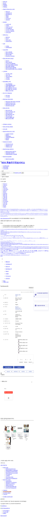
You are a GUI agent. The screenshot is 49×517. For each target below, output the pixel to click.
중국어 (4, 186)
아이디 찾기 (8, 39)
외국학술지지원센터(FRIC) (12, 471)
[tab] (4, 381)
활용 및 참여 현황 (10, 118)
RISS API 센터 (6, 108)
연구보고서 (8, 18)
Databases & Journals (7, 141)
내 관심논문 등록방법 (10, 63)
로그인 (4, 3)
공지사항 (5, 129)
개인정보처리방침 (7, 491)
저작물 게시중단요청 (8, 496)
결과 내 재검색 (5, 176)
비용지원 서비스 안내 (10, 103)
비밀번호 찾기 (9, 41)
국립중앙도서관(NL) (10, 483)
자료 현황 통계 (9, 83)
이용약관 (5, 490)
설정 (4, 43)
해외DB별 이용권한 (10, 152)
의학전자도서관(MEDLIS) (11, 478)
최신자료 (8, 95)
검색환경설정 (9, 47)
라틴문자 (5, 200)
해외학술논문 (9, 14)
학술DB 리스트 (9, 145)
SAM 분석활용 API (10, 117)
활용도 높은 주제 (9, 90)
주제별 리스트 (9, 146)
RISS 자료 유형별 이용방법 (12, 64)
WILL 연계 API (9, 113)
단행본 (7, 17)
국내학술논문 (9, 13)
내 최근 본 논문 (9, 27)
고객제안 (8, 77)
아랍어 (4, 206)
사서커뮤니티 (9, 474)
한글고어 (5, 187)
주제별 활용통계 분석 (10, 85)
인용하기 (19, 367)
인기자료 (8, 96)
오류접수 (30, 371)
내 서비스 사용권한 (10, 31)
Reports (7, 139)
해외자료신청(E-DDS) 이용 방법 (13, 101)
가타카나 (5, 185)
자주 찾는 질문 (9, 73)
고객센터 (5, 5)
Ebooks (7, 134)
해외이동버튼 (4, 515)
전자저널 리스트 (9, 144)
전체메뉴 (5, 6)
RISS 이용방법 (9, 52)
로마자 (4, 205)
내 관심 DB (8, 32)
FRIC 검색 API (9, 115)
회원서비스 (5, 34)
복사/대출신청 (8, 367)
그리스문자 (5, 189)
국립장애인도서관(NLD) (11, 482)
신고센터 (8, 79)
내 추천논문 (8, 24)
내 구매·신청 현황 (10, 29)
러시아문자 (5, 201)
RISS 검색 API (9, 110)
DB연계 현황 (8, 54)
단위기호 (5, 202)
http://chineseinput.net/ (5, 218)
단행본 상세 (5, 282)
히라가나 (5, 183)
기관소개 (5, 494)
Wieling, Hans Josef (18, 295)
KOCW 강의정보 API (10, 111)
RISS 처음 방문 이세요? (8, 58)
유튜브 (4, 513)
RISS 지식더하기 (9, 53)
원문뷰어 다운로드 (7, 124)
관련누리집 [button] (5, 467)
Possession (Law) (18, 309)
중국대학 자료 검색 (10, 105)
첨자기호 (5, 198)
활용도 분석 (4, 381)
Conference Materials (10, 137)
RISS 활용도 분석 (7, 81)
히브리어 (5, 193)
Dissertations (8, 136)
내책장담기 (16, 371)
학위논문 (8, 11)
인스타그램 (5, 512)
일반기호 (5, 204)
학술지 (7, 15)
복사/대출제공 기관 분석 (11, 88)
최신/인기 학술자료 (7, 93)
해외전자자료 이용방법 (11, 67)
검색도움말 (5, 167)
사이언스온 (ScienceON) (11, 487)
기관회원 (8, 475)
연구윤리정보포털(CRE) (11, 486)
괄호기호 (5, 194)
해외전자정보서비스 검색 (9, 131)
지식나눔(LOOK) (9, 477)
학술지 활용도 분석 (10, 86)
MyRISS (5, 4)
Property (16, 306)
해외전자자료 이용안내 (8, 149)
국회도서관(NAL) (10, 485)
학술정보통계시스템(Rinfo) (12, 470)
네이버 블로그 (6, 510)
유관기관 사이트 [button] (6, 479)
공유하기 (23, 371)
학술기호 (5, 196)
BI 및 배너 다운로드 (10, 56)
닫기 (2, 256)
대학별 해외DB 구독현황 (11, 154)
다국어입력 (5, 168)
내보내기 (8, 371)
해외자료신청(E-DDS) (8, 99)
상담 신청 (8, 75)
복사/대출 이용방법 (10, 66)
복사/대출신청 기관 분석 (11, 89)
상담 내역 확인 (9, 76)
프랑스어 (5, 190)
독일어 (4, 191)
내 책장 (7, 25)
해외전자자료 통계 (7, 156)
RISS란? (7, 60)
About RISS (5, 49)
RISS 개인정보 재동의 (8, 126)
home (4, 280)
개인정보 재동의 (6, 493)
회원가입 (5, 1)
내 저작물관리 (9, 28)
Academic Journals (9, 133)
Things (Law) (17, 307)
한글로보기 (31, 287)
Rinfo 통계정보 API (10, 114)
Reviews (7, 138)
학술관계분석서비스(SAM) (12, 473)
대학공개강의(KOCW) (11, 468)
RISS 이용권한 (9, 62)
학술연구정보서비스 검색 (9, 9)
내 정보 (7, 46)
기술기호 (5, 197)
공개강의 (8, 19)
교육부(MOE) (9, 481)
